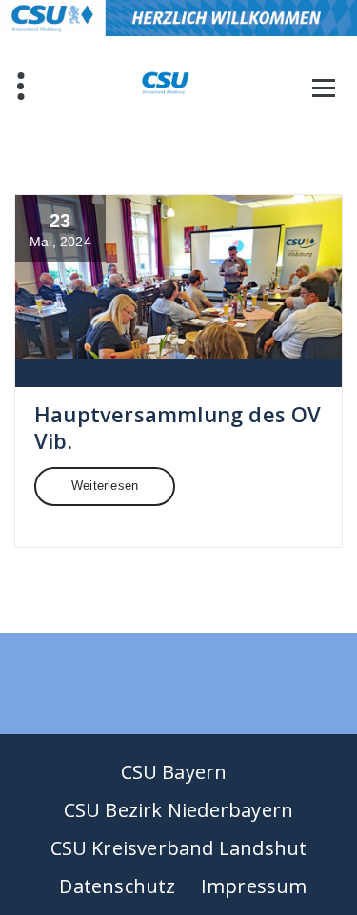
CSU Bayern (174, 772)
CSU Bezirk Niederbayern (179, 810)
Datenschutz (117, 886)
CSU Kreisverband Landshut (178, 848)
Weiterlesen (104, 485)
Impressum (254, 886)
